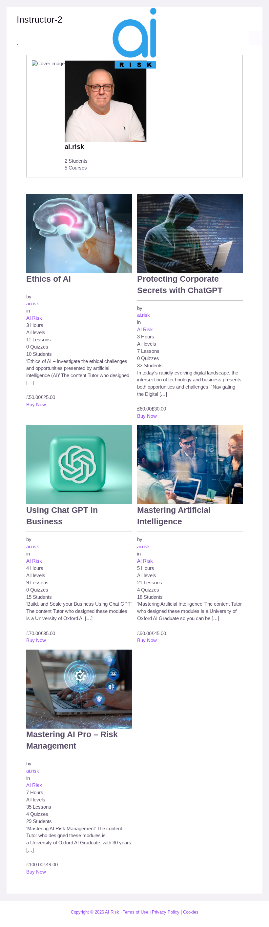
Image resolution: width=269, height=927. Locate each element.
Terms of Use (135, 912)
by (28, 296)
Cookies (190, 912)
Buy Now (36, 404)
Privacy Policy (165, 912)
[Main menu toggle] (255, 38)
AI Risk (34, 318)
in (28, 310)
